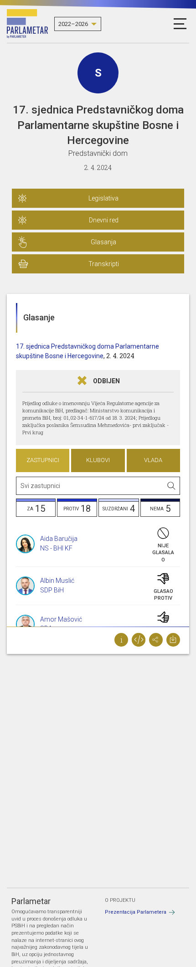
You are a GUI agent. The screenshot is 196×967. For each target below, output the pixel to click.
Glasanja (103, 242)
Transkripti (103, 263)
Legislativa (103, 198)
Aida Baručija (58, 538)
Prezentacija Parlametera (135, 912)
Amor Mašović (61, 619)
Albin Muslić (57, 580)
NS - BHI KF (56, 548)
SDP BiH (52, 590)
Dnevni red (104, 220)
